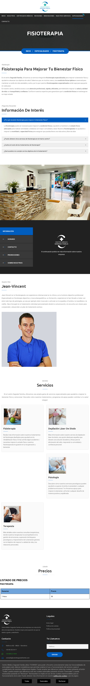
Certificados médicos (25, 16)
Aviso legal (49, 623)
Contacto (5, 21)
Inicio (4, 16)
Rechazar (62, 681)
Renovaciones (49, 16)
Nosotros (11, 16)
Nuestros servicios (63, 16)
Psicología (53, 477)
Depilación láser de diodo (62, 428)
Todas (27, 681)
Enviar (55, 654)
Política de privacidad (53, 629)
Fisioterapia (9, 428)
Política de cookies (52, 626)
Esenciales (44, 681)
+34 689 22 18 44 (11, 654)
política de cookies (60, 676)
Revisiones (38, 16)
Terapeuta (8, 526)
